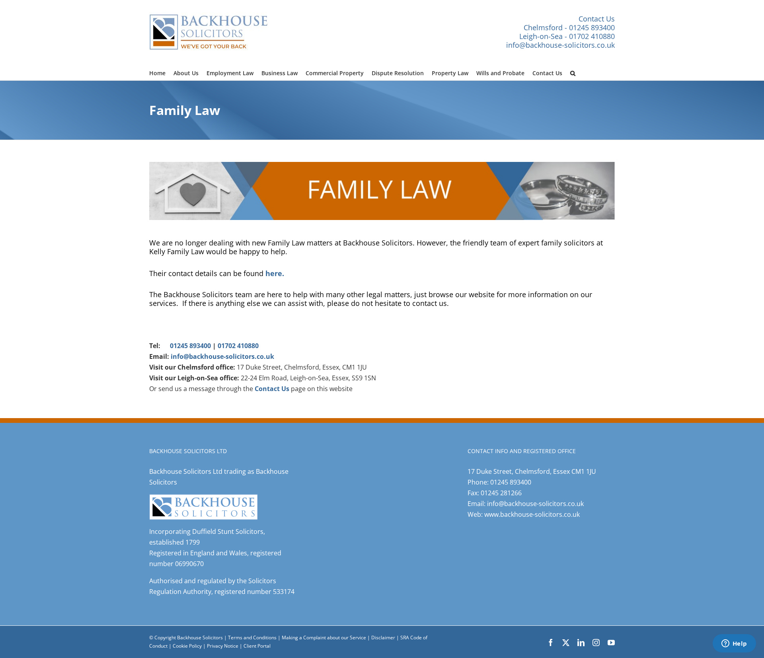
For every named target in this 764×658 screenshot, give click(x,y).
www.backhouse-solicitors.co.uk (532, 514)
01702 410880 (238, 345)
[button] (572, 72)
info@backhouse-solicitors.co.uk (560, 45)
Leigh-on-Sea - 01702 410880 (567, 36)
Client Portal (257, 645)
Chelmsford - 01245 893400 (569, 27)
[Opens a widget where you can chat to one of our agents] (734, 644)
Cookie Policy (188, 645)
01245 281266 (501, 493)
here (273, 273)
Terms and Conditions (252, 637)
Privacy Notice (223, 645)
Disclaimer (383, 637)
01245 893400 (190, 345)
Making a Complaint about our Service (324, 637)
